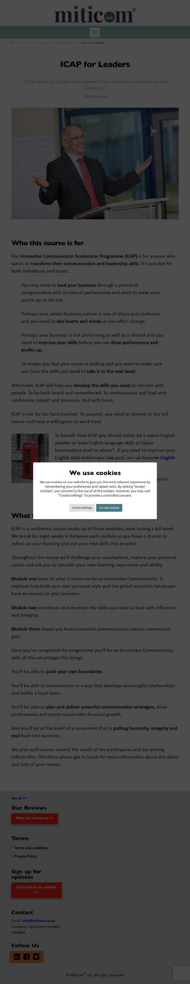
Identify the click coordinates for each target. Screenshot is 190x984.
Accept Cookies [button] (109, 507)
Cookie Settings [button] (82, 507)
